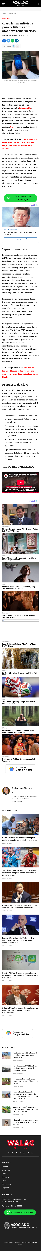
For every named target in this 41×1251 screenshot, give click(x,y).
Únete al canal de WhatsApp (23, 198)
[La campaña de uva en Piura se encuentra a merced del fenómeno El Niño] (6, 1081)
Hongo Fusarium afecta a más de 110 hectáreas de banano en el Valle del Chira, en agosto (25, 1109)
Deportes (5, 1188)
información (25, 108)
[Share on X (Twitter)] (8, 40)
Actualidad (6, 19)
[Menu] (3, 3)
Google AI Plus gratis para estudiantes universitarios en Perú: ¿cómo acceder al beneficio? (20, 975)
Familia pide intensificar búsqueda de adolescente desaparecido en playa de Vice (24, 1055)
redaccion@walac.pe (18, 1199)
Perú (4, 1174)
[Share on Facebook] (4, 40)
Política (4, 1181)
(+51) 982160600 (16, 1206)
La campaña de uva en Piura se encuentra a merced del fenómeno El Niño (25, 1081)
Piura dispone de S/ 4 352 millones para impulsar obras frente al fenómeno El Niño (24, 1068)
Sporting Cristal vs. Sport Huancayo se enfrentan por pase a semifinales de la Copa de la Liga (19, 872)
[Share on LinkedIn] (17, 40)
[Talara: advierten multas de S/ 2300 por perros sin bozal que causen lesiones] (6, 1122)
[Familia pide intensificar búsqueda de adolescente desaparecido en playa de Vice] (6, 1055)
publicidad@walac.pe (10, 1201)
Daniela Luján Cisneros (9, 35)
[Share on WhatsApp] (12, 40)
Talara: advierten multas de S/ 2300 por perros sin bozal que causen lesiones (25, 1122)
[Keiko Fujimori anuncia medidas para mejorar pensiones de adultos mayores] (20, 824)
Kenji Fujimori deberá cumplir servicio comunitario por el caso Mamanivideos (19, 906)
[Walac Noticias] (20, 3)
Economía (5, 1177)
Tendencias (6, 1184)
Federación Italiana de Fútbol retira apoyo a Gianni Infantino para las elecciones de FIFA (18, 940)
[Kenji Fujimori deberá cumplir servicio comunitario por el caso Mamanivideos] (20, 892)
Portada (5, 1167)
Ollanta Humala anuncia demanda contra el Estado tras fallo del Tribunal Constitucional (20, 1010)
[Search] (38, 3)
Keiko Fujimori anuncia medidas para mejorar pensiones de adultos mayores (19, 839)
